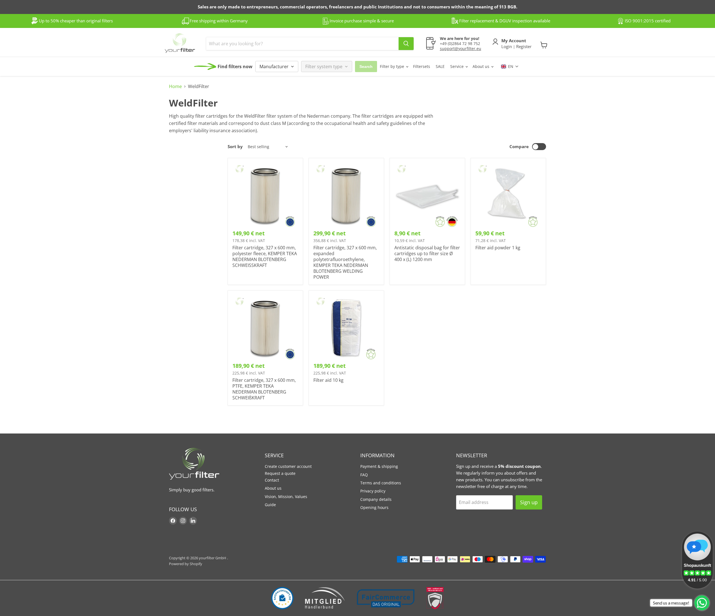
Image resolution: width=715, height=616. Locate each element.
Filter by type (392, 66)
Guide (270, 504)
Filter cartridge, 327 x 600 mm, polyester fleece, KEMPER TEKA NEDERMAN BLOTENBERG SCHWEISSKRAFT (264, 256)
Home (175, 86)
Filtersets (421, 66)
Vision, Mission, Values (286, 496)
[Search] (406, 43)
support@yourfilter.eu (460, 48)
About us (481, 66)
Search (366, 66)
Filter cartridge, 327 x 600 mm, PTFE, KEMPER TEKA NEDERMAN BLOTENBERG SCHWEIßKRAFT (264, 389)
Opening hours (374, 507)
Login (507, 46)
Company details (376, 499)
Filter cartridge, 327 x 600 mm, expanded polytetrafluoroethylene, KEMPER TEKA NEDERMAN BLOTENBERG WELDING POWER (345, 262)
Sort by (235, 146)
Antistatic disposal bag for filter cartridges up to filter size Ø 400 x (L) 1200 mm (427, 253)
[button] (509, 66)
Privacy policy (372, 491)
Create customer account (288, 466)
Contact (272, 480)
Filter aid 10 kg (328, 380)
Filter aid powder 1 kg (497, 248)
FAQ (364, 474)
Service (457, 66)
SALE (440, 66)
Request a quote (280, 473)
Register (523, 46)
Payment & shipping (379, 466)
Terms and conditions (380, 482)
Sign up (529, 502)
